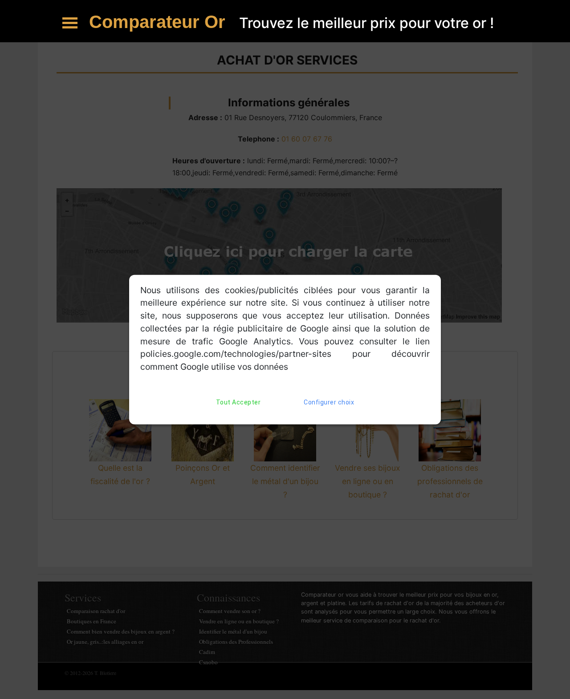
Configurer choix (329, 402)
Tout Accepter (238, 402)
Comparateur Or (159, 22)
